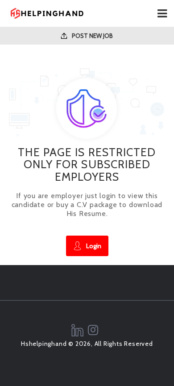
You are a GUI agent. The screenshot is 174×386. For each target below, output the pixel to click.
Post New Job (91, 35)
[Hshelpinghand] (47, 13)
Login (93, 246)
